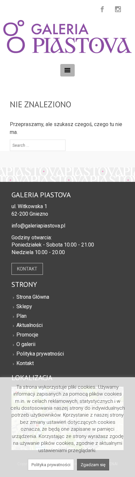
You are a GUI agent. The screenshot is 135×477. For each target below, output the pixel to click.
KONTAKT (27, 268)
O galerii (25, 344)
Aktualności (29, 325)
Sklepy (24, 306)
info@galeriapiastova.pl (38, 226)
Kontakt (25, 363)
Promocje (27, 335)
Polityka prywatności (40, 354)
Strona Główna (32, 297)
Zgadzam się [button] (93, 464)
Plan (21, 316)
